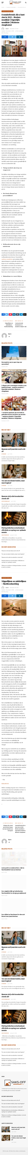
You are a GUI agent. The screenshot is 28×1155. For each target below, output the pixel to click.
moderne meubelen (7, 259)
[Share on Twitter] (12, 36)
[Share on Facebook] (5, 36)
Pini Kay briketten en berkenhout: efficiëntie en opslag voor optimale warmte (14, 530)
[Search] (25, 2)
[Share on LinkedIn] (19, 36)
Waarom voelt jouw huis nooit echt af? (11, 550)
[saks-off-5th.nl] (15, 2)
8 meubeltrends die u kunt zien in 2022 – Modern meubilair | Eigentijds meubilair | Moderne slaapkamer (20, 829)
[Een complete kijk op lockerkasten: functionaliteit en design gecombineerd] (14, 882)
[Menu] (3, 2)
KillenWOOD (5, 783)
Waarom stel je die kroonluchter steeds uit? (12, 557)
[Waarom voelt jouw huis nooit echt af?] (14, 440)
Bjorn (7, 28)
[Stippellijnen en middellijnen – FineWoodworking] (14, 607)
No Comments (20, 31)
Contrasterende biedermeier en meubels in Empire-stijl (20, 325)
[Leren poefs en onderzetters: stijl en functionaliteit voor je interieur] (14, 859)
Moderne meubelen (6, 577)
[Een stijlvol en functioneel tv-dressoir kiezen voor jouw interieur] (14, 905)
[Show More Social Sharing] (24, 36)
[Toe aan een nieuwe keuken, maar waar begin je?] (14, 471)
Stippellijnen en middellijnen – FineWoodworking (8, 325)
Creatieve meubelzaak (7, 11)
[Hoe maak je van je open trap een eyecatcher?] (14, 353)
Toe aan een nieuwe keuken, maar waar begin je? (13, 554)
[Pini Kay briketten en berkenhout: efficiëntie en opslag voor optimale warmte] (14, 519)
